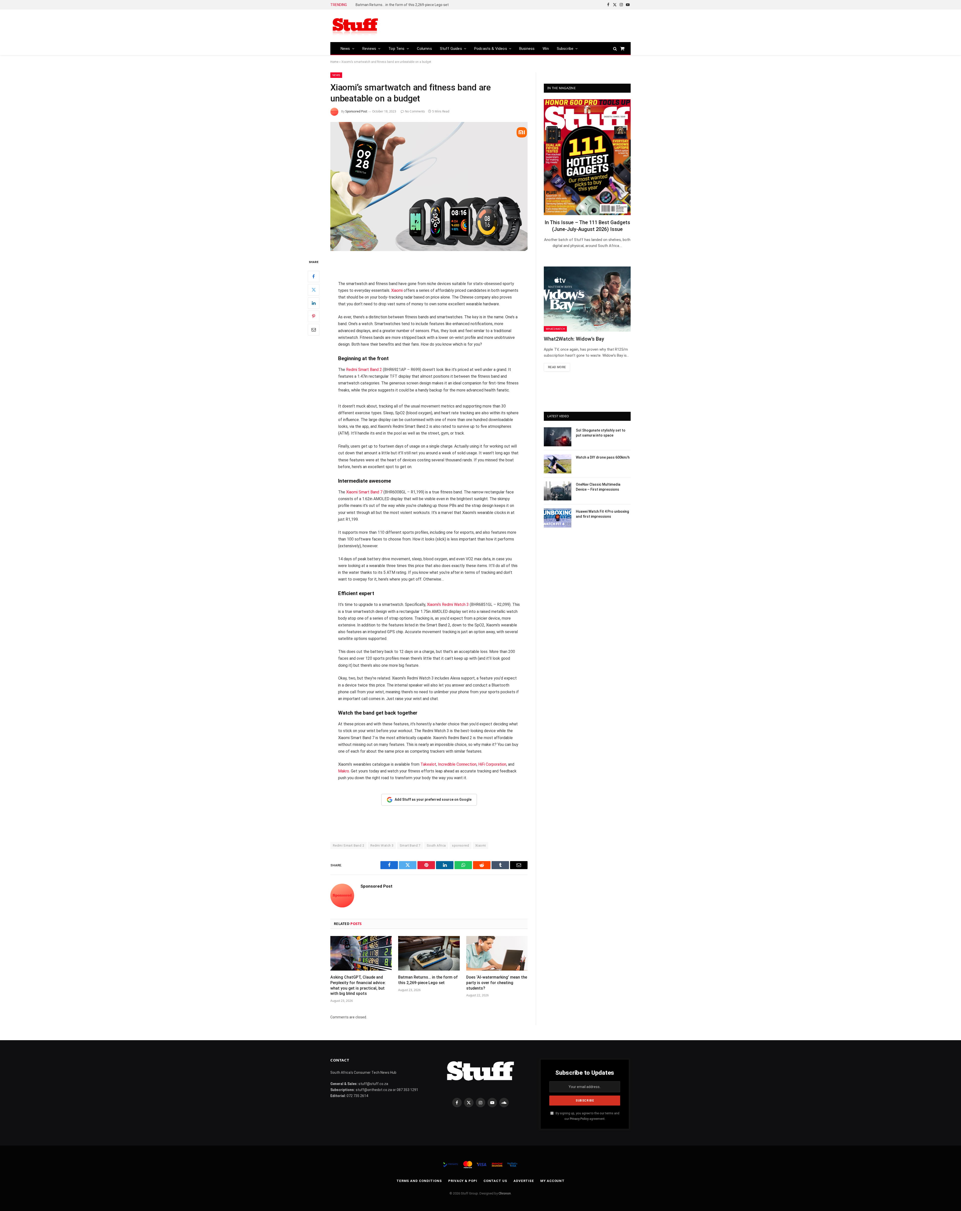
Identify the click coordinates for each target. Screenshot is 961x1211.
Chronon (505, 1193)
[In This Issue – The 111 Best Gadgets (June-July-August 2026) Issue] (587, 157)
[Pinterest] (313, 316)
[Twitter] (313, 290)
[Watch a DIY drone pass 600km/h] (557, 463)
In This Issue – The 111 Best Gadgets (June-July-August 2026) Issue (587, 225)
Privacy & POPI (462, 1181)
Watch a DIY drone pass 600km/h (603, 457)
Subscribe (565, 48)
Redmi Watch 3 (381, 845)
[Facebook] (313, 276)
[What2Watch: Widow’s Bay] (587, 299)
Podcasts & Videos (490, 48)
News (345, 48)
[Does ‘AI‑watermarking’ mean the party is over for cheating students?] (497, 953)
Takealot (428, 764)
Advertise (524, 1181)
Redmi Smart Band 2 (364, 369)
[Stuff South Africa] (355, 26)
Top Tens (396, 48)
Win (546, 48)
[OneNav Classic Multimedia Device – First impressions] (557, 490)
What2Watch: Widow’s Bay (574, 339)
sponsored (460, 845)
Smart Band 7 (410, 845)
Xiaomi (397, 290)
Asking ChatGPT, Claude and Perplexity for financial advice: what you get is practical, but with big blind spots (358, 985)
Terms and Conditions (419, 1181)
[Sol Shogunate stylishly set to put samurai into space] (557, 436)
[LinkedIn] (313, 303)
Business (527, 48)
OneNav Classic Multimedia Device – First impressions (598, 486)
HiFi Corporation (492, 764)
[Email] (313, 329)
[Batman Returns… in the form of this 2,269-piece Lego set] (428, 953)
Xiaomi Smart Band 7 (364, 492)
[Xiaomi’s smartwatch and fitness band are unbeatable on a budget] (429, 186)
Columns (424, 48)
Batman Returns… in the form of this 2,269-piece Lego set (428, 980)
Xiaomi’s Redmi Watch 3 (448, 604)
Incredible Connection (457, 764)
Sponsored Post (356, 111)
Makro (343, 771)
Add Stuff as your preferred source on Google (433, 799)
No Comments (415, 111)
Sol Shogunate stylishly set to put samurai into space (600, 432)
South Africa (436, 845)
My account (552, 1181)
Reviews (369, 48)
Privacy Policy (579, 1119)
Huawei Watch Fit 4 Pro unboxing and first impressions (602, 513)
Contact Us (495, 1181)
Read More (557, 367)
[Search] (615, 48)
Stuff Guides (451, 48)
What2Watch (555, 329)
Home (334, 62)
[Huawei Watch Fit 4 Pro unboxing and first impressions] (557, 517)
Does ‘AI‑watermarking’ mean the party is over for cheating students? (411, 5)
